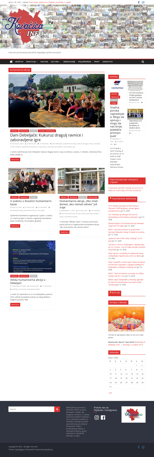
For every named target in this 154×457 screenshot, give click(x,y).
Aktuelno (14, 131)
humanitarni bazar (30, 210)
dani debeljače (57, 144)
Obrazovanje (69, 62)
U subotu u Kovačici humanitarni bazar (30, 202)
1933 (118, 345)
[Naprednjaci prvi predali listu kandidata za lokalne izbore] (135, 110)
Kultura (55, 62)
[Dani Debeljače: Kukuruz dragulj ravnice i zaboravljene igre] (56, 75)
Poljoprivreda (84, 62)
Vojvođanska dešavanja (124, 198)
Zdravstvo (108, 62)
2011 (140, 345)
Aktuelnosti (24, 131)
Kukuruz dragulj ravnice (85, 144)
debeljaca (15, 289)
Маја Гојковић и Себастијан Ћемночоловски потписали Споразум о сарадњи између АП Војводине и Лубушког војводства (126, 264)
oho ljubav (41, 210)
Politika (44, 62)
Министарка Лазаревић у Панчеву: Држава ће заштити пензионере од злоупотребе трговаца (125, 282)
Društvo (19, 62)
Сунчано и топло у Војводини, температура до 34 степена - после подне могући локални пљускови (126, 247)
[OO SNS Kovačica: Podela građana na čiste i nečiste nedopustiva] (135, 82)
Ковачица (139, 342)
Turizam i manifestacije (47, 131)
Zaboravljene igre (69, 147)
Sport (97, 62)
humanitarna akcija (69, 144)
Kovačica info (31, 144)
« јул (110, 393)
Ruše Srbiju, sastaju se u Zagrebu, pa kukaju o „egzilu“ (50, 2)
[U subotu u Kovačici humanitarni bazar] (31, 169)
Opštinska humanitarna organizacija (34, 147)
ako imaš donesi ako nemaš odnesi (74, 214)
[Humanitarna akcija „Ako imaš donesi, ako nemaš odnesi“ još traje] (81, 169)
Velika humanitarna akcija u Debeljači (27, 281)
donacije (23, 289)
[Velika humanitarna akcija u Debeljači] (31, 242)
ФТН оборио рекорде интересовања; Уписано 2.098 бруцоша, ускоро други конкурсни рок (123, 208)
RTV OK (116, 292)
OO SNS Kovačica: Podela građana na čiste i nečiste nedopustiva (136, 96)
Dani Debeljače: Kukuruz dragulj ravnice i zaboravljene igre (46, 137)
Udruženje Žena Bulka (54, 147)
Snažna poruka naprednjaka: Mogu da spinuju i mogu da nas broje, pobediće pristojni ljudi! (117, 122)
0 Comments (44, 144)
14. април (134, 345)
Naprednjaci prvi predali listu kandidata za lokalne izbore (135, 124)
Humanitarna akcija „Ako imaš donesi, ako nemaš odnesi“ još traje (79, 204)
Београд (126, 345)
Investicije (31, 62)
